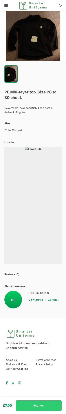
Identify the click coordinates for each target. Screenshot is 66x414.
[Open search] (60, 5)
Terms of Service (46, 359)
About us (11, 359)
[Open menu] (6, 5)
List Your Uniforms (17, 368)
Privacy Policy (44, 364)
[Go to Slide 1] (11, 74)
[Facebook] (8, 382)
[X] (13, 382)
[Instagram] (19, 382)
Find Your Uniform (16, 364)
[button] (33, 36)
